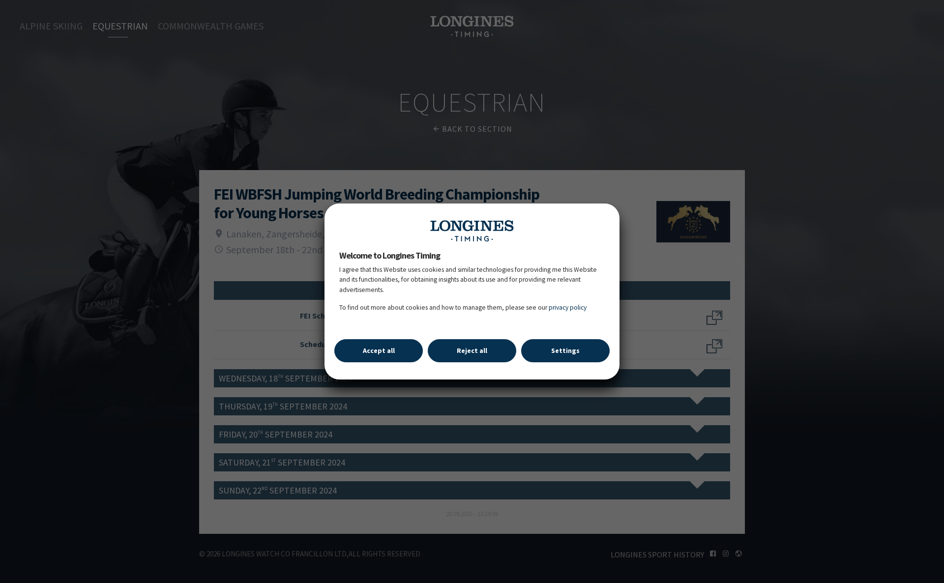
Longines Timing (472, 230)
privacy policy (568, 307)
